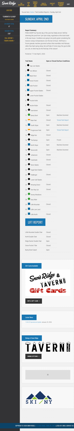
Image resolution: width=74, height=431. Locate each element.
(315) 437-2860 (60, 426)
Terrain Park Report (63, 120)
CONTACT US (69, 426)
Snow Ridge (9, 4)
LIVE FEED (9, 10)
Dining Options (33, 356)
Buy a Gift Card (33, 301)
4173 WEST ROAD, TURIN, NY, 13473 (45, 426)
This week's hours (9, 19)
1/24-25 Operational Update (33, 322)
